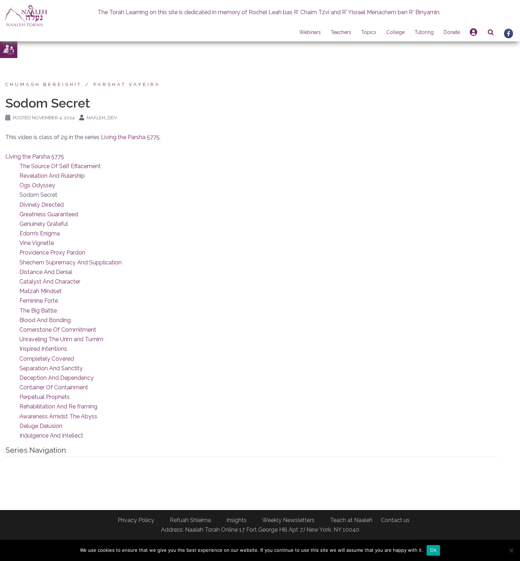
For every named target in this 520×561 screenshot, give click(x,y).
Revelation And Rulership (52, 175)
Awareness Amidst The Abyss (58, 416)
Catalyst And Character (49, 281)
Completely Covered (46, 358)
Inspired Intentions (43, 348)
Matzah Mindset (40, 291)
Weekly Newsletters (288, 520)
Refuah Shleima (190, 520)
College (395, 32)
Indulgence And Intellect (51, 435)
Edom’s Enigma (39, 233)
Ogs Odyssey (37, 185)
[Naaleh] (26, 15)
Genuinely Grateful (43, 224)
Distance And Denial (45, 272)
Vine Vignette (36, 243)
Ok (433, 550)
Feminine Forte (38, 300)
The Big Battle (38, 310)
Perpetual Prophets (44, 397)
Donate (452, 32)
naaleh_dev (102, 117)
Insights (236, 520)
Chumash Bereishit (43, 84)
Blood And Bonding (45, 320)
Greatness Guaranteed (48, 214)
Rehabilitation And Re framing (58, 406)
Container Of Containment (53, 387)
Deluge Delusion (40, 426)
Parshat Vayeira (126, 84)
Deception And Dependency (56, 377)
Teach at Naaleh (351, 520)
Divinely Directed (41, 204)
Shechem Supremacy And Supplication (70, 262)
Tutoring (424, 32)
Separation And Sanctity (51, 368)
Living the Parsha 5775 (130, 137)
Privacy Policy (136, 520)
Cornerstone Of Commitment (57, 329)
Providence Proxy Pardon (52, 252)
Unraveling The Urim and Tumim (61, 339)
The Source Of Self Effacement (60, 166)
